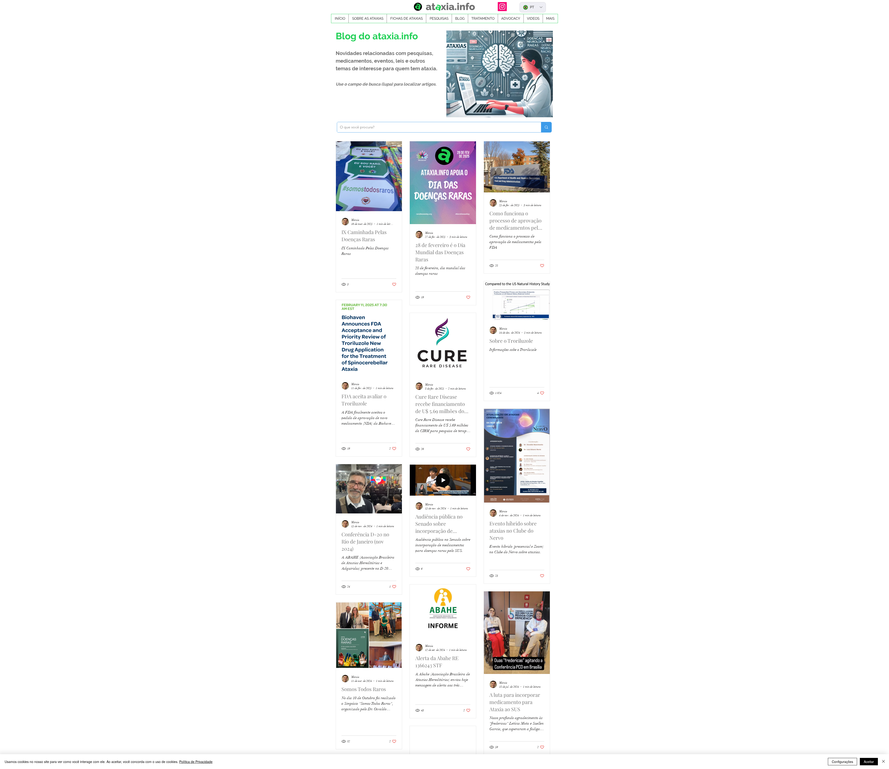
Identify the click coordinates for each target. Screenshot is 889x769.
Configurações (842, 761)
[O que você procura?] (546, 127)
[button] (406, 18)
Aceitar (869, 761)
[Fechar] (883, 761)
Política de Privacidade (196, 761)
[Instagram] (502, 6)
